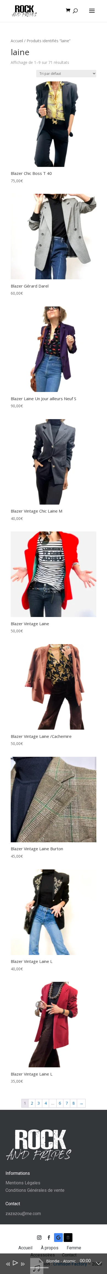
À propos (50, 1247)
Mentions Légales (22, 1182)
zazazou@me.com (23, 1213)
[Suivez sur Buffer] (68, 1237)
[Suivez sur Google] (58, 1237)
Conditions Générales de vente (34, 1190)
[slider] (39, 1267)
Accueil (17, 40)
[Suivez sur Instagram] (39, 1237)
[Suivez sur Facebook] (48, 1237)
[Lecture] (15, 1264)
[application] (49, 1264)
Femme (74, 1247)
